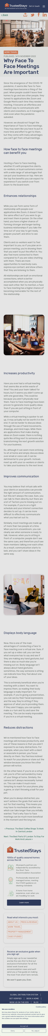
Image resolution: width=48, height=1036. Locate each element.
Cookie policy (41, 1007)
